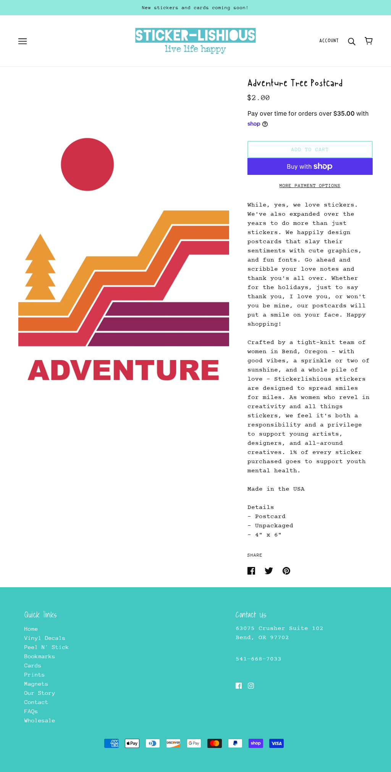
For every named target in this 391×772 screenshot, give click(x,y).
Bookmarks (39, 656)
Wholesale (39, 720)
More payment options (310, 185)
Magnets (36, 683)
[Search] (351, 41)
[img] (239, 685)
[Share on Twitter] (271, 570)
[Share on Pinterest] (286, 570)
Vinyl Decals (45, 638)
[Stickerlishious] (195, 40)
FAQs (31, 711)
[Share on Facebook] (253, 570)
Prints (34, 674)
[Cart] (369, 41)
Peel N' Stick (46, 647)
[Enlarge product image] (123, 237)
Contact (36, 702)
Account (329, 41)
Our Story (39, 693)
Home (31, 628)
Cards (33, 665)
